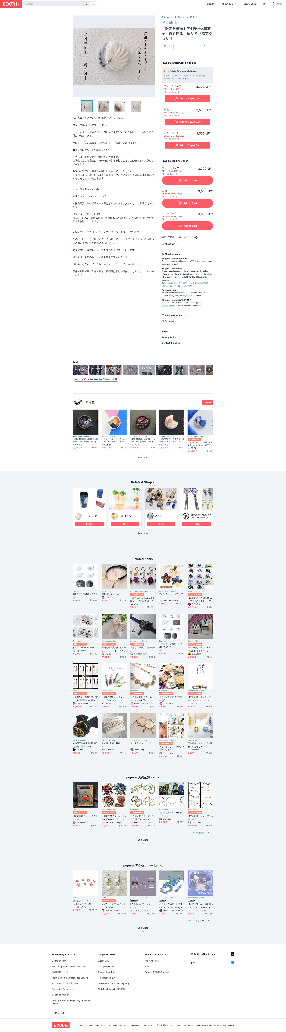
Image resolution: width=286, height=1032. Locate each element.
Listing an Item (59, 960)
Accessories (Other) (187, 17)
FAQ (147, 966)
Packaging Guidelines (62, 989)
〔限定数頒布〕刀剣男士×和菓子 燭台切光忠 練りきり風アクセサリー (142, 440)
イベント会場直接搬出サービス (66, 983)
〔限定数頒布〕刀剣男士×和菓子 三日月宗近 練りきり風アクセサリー (200, 443)
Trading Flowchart (174, 315)
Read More (183, 78)
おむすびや (125, 516)
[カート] (176, 22)
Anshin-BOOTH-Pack (185, 283)
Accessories (167, 17)
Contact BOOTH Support (157, 972)
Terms (165, 331)
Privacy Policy (169, 337)
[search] (87, 4)
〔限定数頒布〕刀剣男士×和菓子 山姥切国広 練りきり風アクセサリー (114, 440)
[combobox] (56, 3)
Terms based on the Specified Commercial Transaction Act (201, 1025)
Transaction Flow (106, 977)
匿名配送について (60, 972)
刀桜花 (90, 402)
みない (158, 516)
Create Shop (250, 4)
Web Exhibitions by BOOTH (111, 989)
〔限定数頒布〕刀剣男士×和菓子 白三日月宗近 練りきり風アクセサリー (171, 440)
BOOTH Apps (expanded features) (69, 966)
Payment (169, 321)
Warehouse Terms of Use (118, 1025)
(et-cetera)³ (90, 516)
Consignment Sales (61, 994)
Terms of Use (100, 1025)
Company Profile (86, 1025)
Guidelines (135, 1025)
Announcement (152, 960)
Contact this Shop (171, 343)
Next (152, 56)
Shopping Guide (106, 966)
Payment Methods (107, 972)
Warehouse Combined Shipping (113, 983)
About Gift (170, 244)
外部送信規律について (166, 1025)
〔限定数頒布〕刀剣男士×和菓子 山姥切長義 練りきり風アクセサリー (85, 440)
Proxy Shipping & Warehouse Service (70, 977)
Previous (75, 56)
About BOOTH (229, 4)
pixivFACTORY (168, 305)
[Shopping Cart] (264, 4)
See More (143, 533)
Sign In (210, 4)
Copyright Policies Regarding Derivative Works (71, 1002)
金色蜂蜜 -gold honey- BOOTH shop (201, 517)
